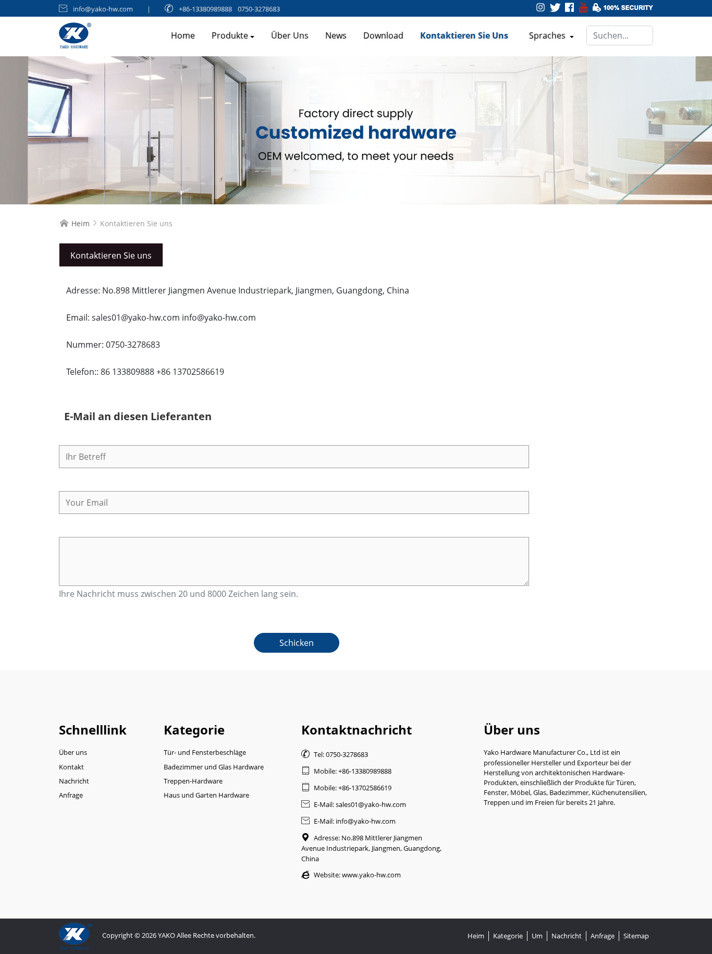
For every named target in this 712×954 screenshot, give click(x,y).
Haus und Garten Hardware (206, 795)
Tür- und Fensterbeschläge (205, 752)
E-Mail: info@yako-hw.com (348, 821)
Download (383, 35)
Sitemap (636, 935)
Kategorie (508, 935)
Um (537, 935)
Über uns (290, 35)
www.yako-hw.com (371, 874)
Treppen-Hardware (193, 781)
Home (183, 35)
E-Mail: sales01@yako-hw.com (353, 804)
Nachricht (74, 781)
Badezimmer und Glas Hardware (214, 767)
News (336, 35)
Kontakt (71, 767)
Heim (80, 223)
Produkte (230, 35)
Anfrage (71, 795)
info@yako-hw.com (103, 9)
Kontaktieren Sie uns (464, 35)
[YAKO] (356, 130)
